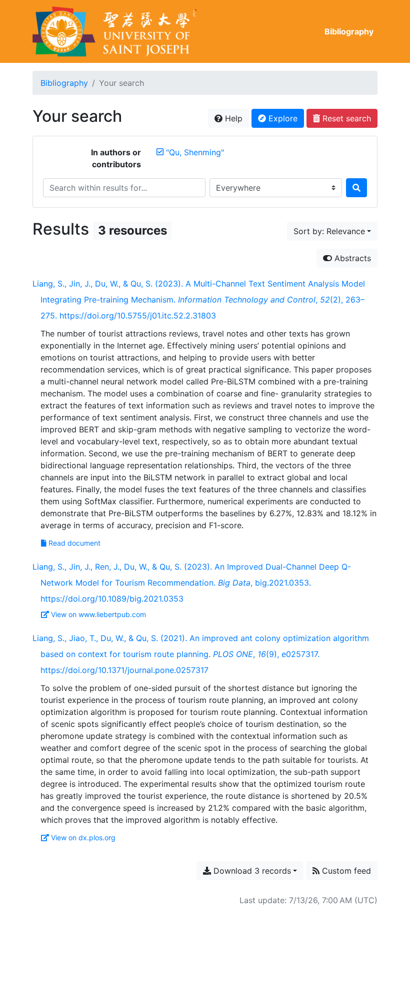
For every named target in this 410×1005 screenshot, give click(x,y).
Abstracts (351, 258)
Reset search (345, 118)
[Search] (356, 187)
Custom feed (345, 871)
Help (232, 118)
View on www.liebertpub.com (98, 614)
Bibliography (349, 31)
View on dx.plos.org (83, 837)
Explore (282, 118)
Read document (74, 543)
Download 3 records (251, 871)
